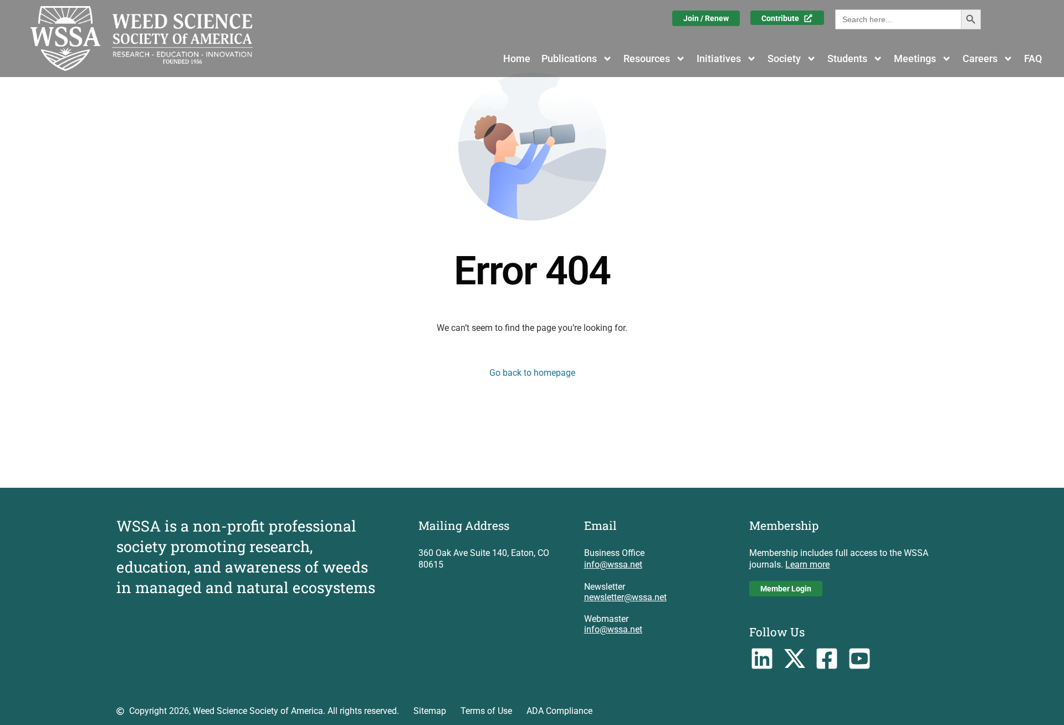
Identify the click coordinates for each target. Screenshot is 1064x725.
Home (516, 58)
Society (784, 58)
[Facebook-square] (827, 658)
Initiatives (719, 58)
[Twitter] (794, 658)
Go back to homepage (532, 372)
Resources (646, 58)
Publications (569, 58)
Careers (980, 58)
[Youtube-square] (859, 658)
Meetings (915, 58)
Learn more (807, 564)
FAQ (1033, 58)
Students (847, 58)
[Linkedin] (761, 658)
